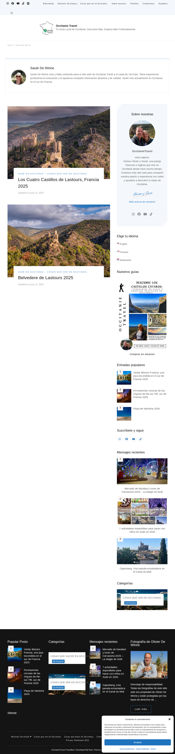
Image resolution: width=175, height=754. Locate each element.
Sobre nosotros (119, 4)
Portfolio (134, 4)
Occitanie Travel (66, 25)
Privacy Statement (142, 749)
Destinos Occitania (67, 4)
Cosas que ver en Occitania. (94, 4)
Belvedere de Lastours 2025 (45, 277)
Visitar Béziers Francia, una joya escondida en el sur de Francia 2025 (148, 376)
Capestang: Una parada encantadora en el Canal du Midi (114, 688)
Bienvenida (48, 4)
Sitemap (12, 712)
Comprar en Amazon (142, 354)
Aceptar (138, 742)
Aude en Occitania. (31, 174)
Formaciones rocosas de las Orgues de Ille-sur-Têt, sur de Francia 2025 (149, 394)
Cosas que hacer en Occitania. (79, 737)
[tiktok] (140, 439)
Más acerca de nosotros (142, 201)
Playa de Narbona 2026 (146, 408)
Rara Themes (95, 750)
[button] (169, 719)
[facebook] (126, 439)
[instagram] (119, 439)
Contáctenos (148, 4)
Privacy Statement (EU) (77, 740)
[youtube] (133, 439)
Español (162, 4)
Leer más (141, 709)
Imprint (153, 749)
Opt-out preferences (127, 749)
